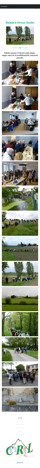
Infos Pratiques (20, 424)
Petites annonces (20, 434)
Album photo (20, 421)
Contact (20, 431)
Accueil (20, 418)
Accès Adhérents (20, 427)
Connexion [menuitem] (4, 6)
